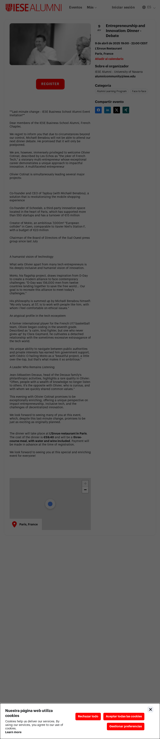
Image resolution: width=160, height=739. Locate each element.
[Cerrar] (150, 709)
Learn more (13, 732)
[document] (80, 721)
